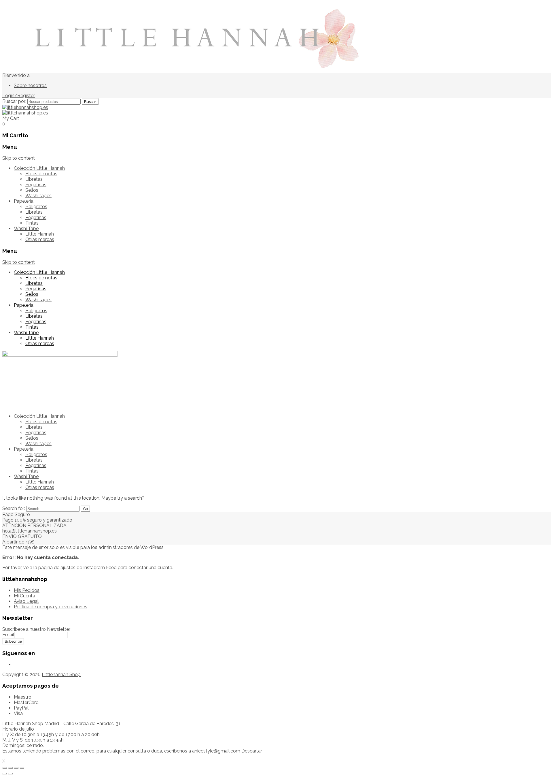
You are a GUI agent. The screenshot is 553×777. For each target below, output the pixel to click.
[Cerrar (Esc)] (4, 768)
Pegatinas (35, 184)
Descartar (251, 751)
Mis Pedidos (26, 590)
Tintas (32, 223)
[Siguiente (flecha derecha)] (10, 773)
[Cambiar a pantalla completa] (16, 768)
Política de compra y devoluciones (50, 606)
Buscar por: (14, 101)
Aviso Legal (26, 601)
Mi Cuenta (24, 596)
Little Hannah (39, 234)
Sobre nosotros (30, 85)
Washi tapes (38, 195)
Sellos (31, 190)
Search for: (13, 508)
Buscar (90, 101)
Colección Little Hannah (39, 168)
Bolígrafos (36, 206)
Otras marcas (39, 239)
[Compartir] (10, 768)
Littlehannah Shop (61, 674)
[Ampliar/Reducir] (22, 768)
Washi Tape (26, 228)
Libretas (34, 179)
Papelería (23, 201)
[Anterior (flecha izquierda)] (4, 773)
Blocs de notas (41, 173)
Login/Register (18, 95)
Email (8, 634)
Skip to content (18, 158)
